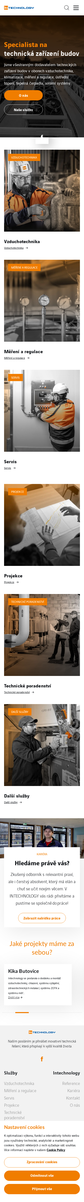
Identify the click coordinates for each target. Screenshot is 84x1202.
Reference (71, 1083)
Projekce (11, 1105)
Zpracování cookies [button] (42, 1161)
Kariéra (73, 1090)
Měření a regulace (20, 1090)
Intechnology (66, 1073)
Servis (9, 1097)
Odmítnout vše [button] (42, 1175)
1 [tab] (8, 1012)
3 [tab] (35, 1012)
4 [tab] (48, 1012)
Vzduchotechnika (19, 1083)
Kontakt (73, 1097)
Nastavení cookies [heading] (24, 1127)
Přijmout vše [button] (42, 1188)
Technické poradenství (14, 1115)
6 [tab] (75, 1012)
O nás (75, 1105)
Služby (11, 1073)
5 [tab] (62, 1012)
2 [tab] (22, 1012)
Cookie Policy (56, 1149)
